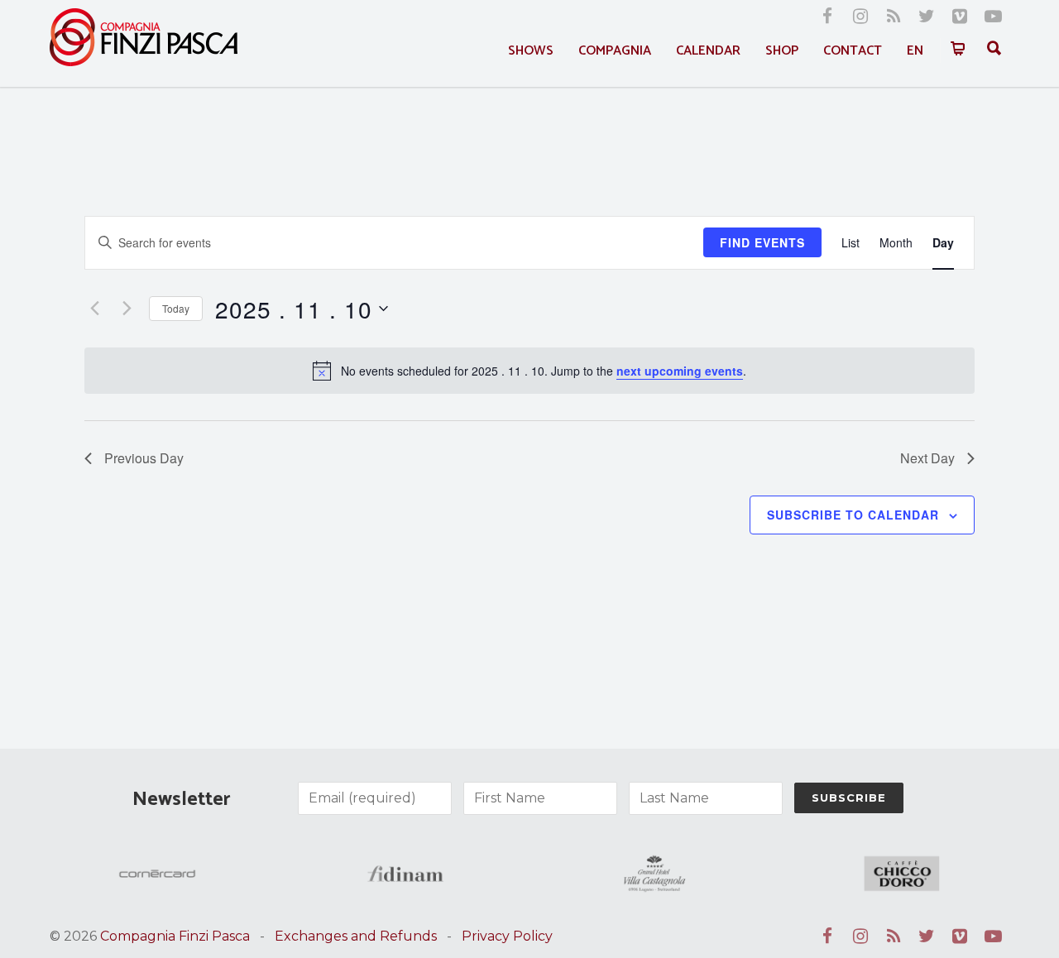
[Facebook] (827, 16)
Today (175, 308)
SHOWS (530, 51)
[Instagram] (860, 16)
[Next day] (127, 309)
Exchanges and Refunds (356, 936)
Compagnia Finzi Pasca (175, 936)
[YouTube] (992, 16)
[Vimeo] (959, 16)
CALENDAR (708, 51)
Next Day (927, 457)
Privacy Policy (507, 936)
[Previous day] (94, 309)
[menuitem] (915, 51)
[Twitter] (926, 16)
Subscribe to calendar (853, 514)
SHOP (781, 51)
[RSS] (893, 16)
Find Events (762, 242)
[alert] (529, 370)
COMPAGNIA (614, 51)
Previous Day (144, 457)
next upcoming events (679, 370)
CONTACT (852, 51)
